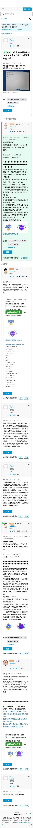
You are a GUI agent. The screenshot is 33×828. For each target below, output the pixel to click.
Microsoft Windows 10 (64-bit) (17, 99)
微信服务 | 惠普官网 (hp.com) (14, 340)
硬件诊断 (16, 714)
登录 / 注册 (27, 9)
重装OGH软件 (7, 724)
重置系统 (23, 714)
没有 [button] (26, 258)
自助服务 (12, 711)
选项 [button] (30, 19)
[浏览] (2, 9)
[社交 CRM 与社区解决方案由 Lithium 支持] (18, 814)
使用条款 (22, 822)
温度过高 (15, 724)
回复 (7, 111)
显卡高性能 (23, 724)
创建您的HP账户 (7, 30)
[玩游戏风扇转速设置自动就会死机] (11, 33)
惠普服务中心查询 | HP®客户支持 (15, 344)
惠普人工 (6, 711)
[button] (29, 38)
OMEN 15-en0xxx (13, 103)
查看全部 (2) (10, 106)
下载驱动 (19, 711)
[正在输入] (5, 663)
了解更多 (19, 30)
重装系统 (9, 722)
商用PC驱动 (6, 719)
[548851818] (6, 126)
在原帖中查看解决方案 (10, 234)
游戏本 (5, 19)
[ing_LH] (5, 40)
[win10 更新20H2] (13, 33)
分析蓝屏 (10, 714)
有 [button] (21, 258)
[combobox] (16, 14)
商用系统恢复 (15, 719)
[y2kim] (5, 271)
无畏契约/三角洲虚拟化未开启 (13, 727)
